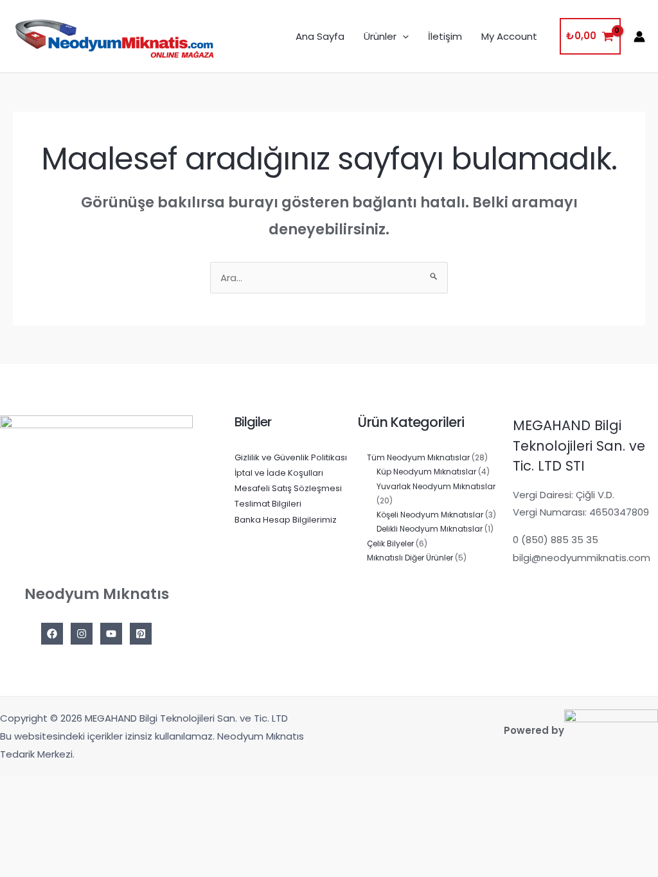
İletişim (445, 36)
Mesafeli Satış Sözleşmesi (288, 488)
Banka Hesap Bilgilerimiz (286, 520)
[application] (402, 36)
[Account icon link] (639, 36)
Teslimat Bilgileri (268, 504)
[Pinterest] (141, 634)
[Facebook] (52, 634)
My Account (509, 36)
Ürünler (380, 36)
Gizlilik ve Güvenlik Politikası (291, 457)
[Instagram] (82, 634)
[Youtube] (111, 634)
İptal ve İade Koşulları (279, 473)
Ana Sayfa (320, 36)
